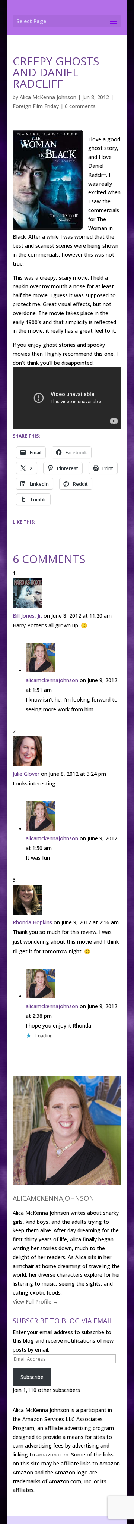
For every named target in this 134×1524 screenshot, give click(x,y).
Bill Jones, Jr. (27, 615)
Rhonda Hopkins (32, 922)
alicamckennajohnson (52, 680)
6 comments (80, 106)
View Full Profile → (35, 1301)
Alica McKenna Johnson (48, 97)
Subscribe (32, 1376)
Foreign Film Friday (36, 106)
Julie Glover (26, 773)
